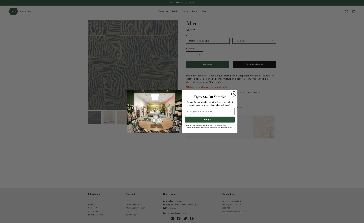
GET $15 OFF (209, 119)
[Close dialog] (233, 93)
